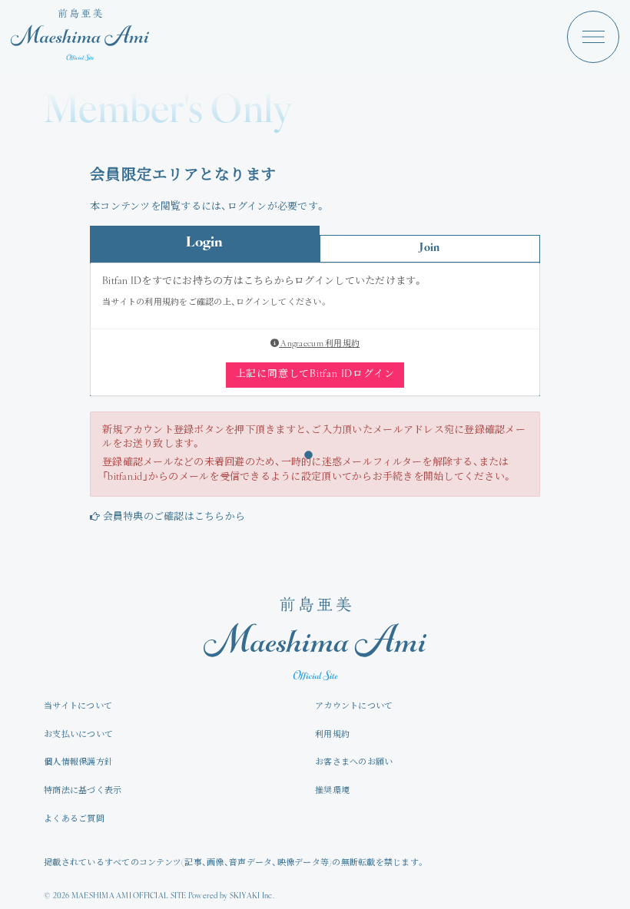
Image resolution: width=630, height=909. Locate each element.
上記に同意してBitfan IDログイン (315, 374)
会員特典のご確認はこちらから (174, 517)
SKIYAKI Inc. (252, 896)
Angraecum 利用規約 (319, 344)
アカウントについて (354, 706)
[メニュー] (593, 37)
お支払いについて (78, 735)
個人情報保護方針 (78, 763)
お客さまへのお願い (354, 763)
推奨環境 (332, 791)
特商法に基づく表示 (82, 791)
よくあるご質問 (74, 819)
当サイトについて (78, 706)
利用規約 (332, 735)
